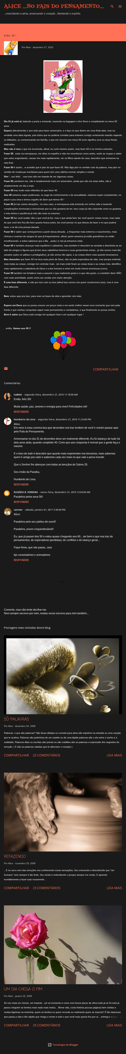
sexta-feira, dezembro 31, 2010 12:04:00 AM (65, 492)
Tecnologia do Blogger (65, 1044)
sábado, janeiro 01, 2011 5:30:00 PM (45, 509)
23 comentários (46, 888)
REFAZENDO (15, 857)
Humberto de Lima (24, 419)
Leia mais (114, 755)
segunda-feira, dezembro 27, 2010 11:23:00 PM (64, 419)
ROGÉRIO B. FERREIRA (26, 492)
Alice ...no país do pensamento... (54, 6)
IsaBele (18, 394)
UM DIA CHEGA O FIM (23, 989)
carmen (18, 509)
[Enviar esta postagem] (6, 369)
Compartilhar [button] (105, 369)
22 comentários (46, 755)
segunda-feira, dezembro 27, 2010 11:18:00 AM (51, 394)
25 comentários (46, 1025)
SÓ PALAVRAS (16, 719)
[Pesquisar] (112, 6)
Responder (21, 412)
